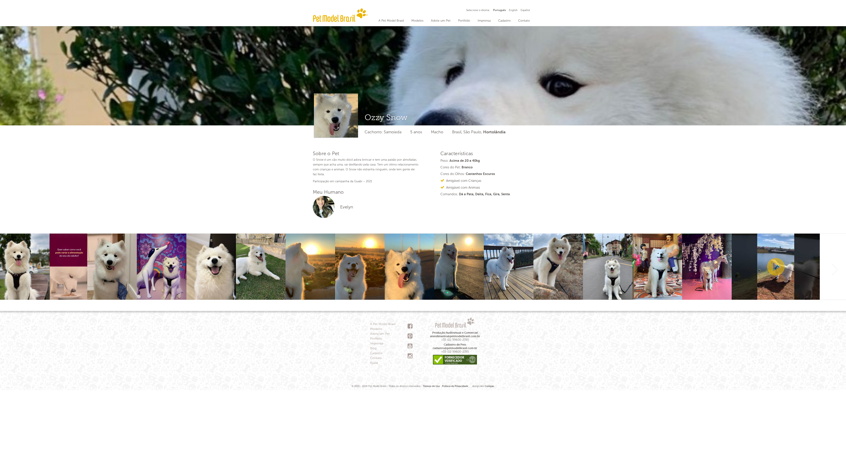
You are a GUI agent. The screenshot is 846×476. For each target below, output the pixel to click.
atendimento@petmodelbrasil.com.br (455, 336)
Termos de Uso (431, 386)
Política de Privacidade (455, 386)
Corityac (489, 386)
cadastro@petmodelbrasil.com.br (455, 348)
